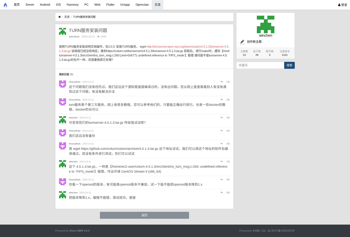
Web (97, 4)
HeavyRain (74, 82)
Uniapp (125, 4)
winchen (74, 36)
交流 (157, 4)
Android (45, 4)
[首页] (59, 17)
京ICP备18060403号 (283, 230)
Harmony (73, 4)
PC (86, 4)
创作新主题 (254, 41)
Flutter (110, 4)
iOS (58, 4)
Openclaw (142, 4)
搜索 (289, 65)
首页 (17, 4)
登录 (344, 4)
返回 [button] (144, 215)
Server (30, 4)
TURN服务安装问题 (84, 16)
